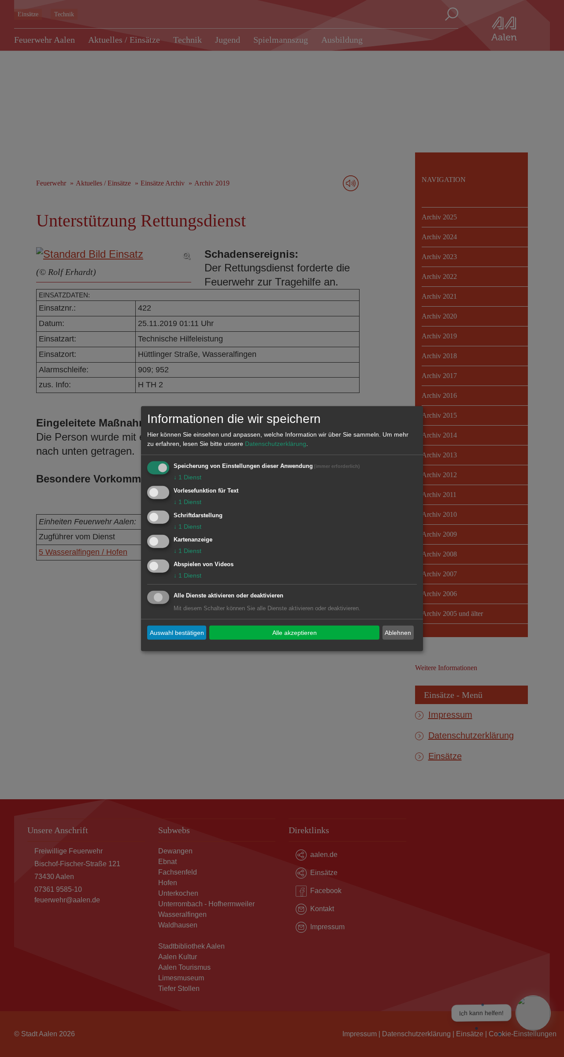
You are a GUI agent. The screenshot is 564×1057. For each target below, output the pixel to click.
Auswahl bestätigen (177, 632)
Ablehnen (398, 632)
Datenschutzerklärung (275, 443)
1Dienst (187, 477)
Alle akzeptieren (294, 632)
